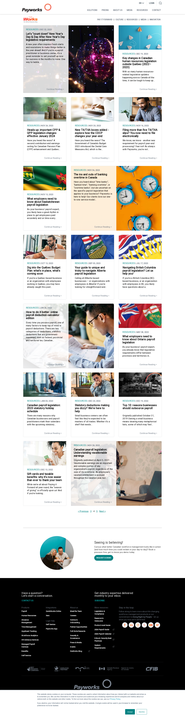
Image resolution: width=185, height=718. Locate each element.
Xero (48, 615)
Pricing (105, 10)
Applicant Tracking (29, 631)
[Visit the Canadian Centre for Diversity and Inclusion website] (62, 668)
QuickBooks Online (53, 611)
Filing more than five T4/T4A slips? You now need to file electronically (140, 133)
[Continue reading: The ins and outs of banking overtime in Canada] (116, 229)
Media (130, 10)
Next (101, 511)
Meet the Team (76, 611)
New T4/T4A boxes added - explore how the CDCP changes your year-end (92, 133)
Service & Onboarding (75, 621)
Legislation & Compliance (100, 612)
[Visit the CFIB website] (150, 668)
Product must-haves (102, 625)
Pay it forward (104, 19)
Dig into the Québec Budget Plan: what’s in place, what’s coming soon (43, 270)
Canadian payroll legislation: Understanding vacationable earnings (90, 452)
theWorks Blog (76, 651)
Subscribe (100, 601)
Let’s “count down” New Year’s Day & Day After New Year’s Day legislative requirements (45, 36)
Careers (73, 615)
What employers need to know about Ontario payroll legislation (138, 339)
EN (140, 3)
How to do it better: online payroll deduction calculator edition (42, 315)
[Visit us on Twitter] (144, 625)
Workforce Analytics (30, 635)
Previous (84, 511)
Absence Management (27, 621)
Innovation (155, 19)
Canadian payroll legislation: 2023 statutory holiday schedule (43, 408)
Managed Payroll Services (28, 645)
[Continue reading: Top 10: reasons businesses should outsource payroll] (140, 395)
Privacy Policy (115, 699)
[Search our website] (160, 3)
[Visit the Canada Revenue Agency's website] (116, 668)
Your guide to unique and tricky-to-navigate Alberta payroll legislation (90, 270)
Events (72, 647)
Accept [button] (130, 712)
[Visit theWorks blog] (157, 625)
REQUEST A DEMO (103, 558)
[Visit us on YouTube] (151, 625)
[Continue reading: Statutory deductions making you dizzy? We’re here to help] (92, 395)
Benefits (25, 651)
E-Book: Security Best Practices (103, 639)
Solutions (92, 10)
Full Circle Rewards (77, 631)
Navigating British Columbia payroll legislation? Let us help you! (139, 270)
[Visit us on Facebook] (125, 625)
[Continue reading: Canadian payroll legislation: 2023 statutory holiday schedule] (44, 395)
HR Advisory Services (30, 640)
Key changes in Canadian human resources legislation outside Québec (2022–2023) (139, 63)
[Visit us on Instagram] (138, 625)
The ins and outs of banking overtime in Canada (90, 176)
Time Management (29, 627)
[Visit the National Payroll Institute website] (83, 668)
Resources (142, 10)
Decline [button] (142, 712)
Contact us (27, 601)
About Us (117, 10)
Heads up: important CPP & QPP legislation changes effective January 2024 (43, 133)
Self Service (26, 655)
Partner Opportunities (78, 627)
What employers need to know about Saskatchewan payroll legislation (43, 201)
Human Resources (29, 615)
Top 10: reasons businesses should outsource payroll (140, 407)
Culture (120, 19)
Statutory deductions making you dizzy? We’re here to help (92, 408)
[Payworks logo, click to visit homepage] (36, 8)
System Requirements (100, 646)
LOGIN (151, 3)
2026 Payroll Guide (102, 630)
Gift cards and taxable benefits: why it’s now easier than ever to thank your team (44, 477)
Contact (156, 10)
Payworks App (51, 629)
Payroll (24, 611)
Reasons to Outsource (99, 619)
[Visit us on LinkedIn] (131, 625)
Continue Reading (54, 89)
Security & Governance (75, 636)
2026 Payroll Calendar (103, 634)
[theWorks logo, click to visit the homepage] (30, 19)
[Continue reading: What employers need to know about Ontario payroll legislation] (140, 327)
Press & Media (76, 642)
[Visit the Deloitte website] (37, 668)
